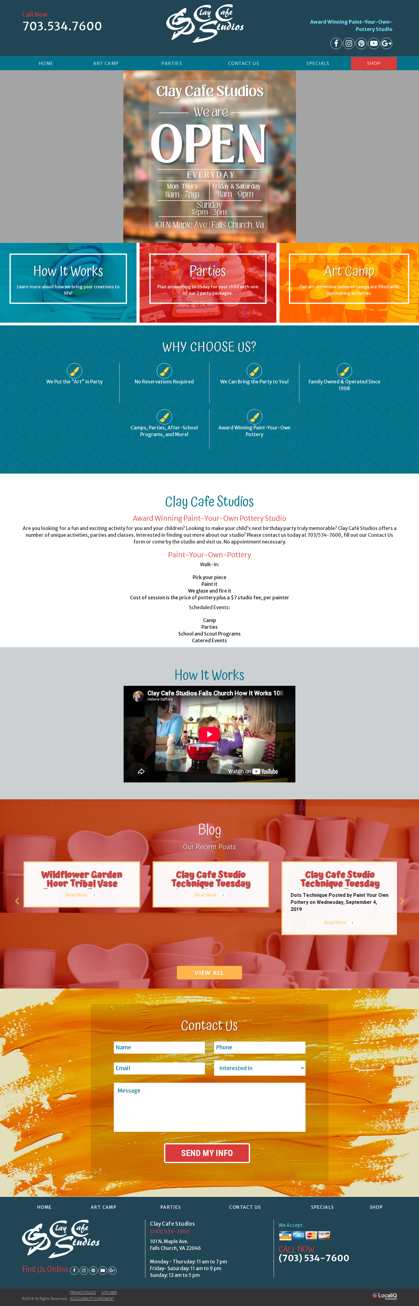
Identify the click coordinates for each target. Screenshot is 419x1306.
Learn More (207, 299)
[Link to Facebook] (336, 43)
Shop (374, 63)
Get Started (68, 299)
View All (210, 972)
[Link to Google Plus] (386, 43)
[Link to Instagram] (349, 43)
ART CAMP (106, 63)
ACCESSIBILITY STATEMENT (92, 1298)
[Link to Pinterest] (361, 43)
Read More (75, 895)
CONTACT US (243, 63)
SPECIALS (317, 63)
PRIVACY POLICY (83, 1292)
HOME (46, 63)
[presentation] (17, 900)
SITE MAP (109, 1292)
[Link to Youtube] (374, 43)
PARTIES (172, 63)
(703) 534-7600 (169, 1231)
